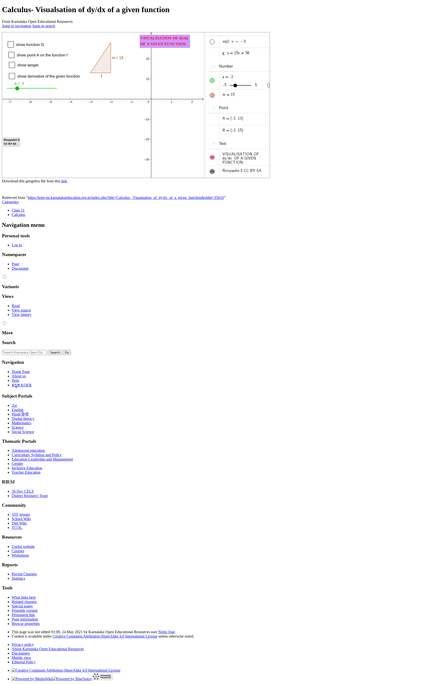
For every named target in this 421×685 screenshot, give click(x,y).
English (17, 410)
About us (19, 376)
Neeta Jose (166, 632)
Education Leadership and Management (42, 459)
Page (15, 264)
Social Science (23, 432)
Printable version (25, 610)
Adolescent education (28, 450)
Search (9, 342)
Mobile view (21, 658)
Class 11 (18, 210)
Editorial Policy (24, 662)
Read (16, 306)
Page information (25, 619)
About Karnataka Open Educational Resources (48, 649)
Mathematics (21, 423)
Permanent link (23, 615)
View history (21, 314)
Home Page (21, 372)
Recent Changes (24, 574)
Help (15, 380)
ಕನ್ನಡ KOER (22, 385)
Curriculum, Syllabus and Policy (37, 455)
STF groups (21, 514)
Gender (17, 464)
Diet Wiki (19, 523)
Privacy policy (23, 644)
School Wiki (21, 519)
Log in (17, 245)
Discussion (20, 268)
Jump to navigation (16, 26)
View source (21, 310)
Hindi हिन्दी (20, 414)
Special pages (22, 606)
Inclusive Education (27, 468)
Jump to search (43, 26)
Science (18, 427)
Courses (18, 551)
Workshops (20, 555)
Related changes (24, 602)
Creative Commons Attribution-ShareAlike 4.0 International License (105, 636)
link (64, 181)
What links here (24, 597)
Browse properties (26, 624)
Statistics (18, 578)
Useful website (23, 546)
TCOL (17, 527)
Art (14, 405)
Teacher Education (26, 472)
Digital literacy (23, 419)
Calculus (18, 215)
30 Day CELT (23, 491)
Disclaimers (21, 653)
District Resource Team (30, 496)
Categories (10, 202)
